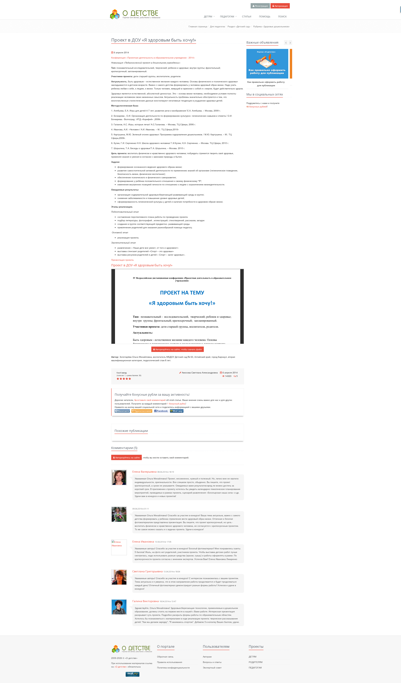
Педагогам (227, 16)
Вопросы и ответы (212, 662)
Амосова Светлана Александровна (200, 372)
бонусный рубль (176, 403)
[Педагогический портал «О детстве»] (135, 17)
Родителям (256, 662)
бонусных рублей (256, 106)
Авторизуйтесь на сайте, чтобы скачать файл (178, 349)
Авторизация (281, 5)
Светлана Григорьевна (147, 571)
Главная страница (198, 26)
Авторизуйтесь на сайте (127, 457)
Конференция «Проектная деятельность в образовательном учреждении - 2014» (153, 57)
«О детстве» (120, 666)
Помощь (264, 16)
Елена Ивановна (143, 541)
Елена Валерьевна (144, 471)
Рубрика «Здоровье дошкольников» (271, 26)
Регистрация (261, 5)
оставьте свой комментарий (151, 399)
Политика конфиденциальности (173, 667)
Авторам (207, 656)
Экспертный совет (212, 667)
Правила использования (169, 662)
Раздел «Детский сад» (239, 26)
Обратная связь (165, 656)
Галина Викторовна (145, 601)
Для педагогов (217, 26)
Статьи (246, 16)
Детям (208, 16)
